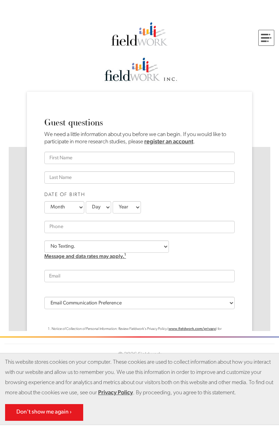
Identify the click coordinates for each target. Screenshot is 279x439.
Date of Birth (64, 194)
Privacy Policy (115, 393)
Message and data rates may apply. (85, 256)
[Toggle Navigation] (266, 38)
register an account (168, 142)
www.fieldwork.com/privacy (192, 329)
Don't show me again (42, 412)
